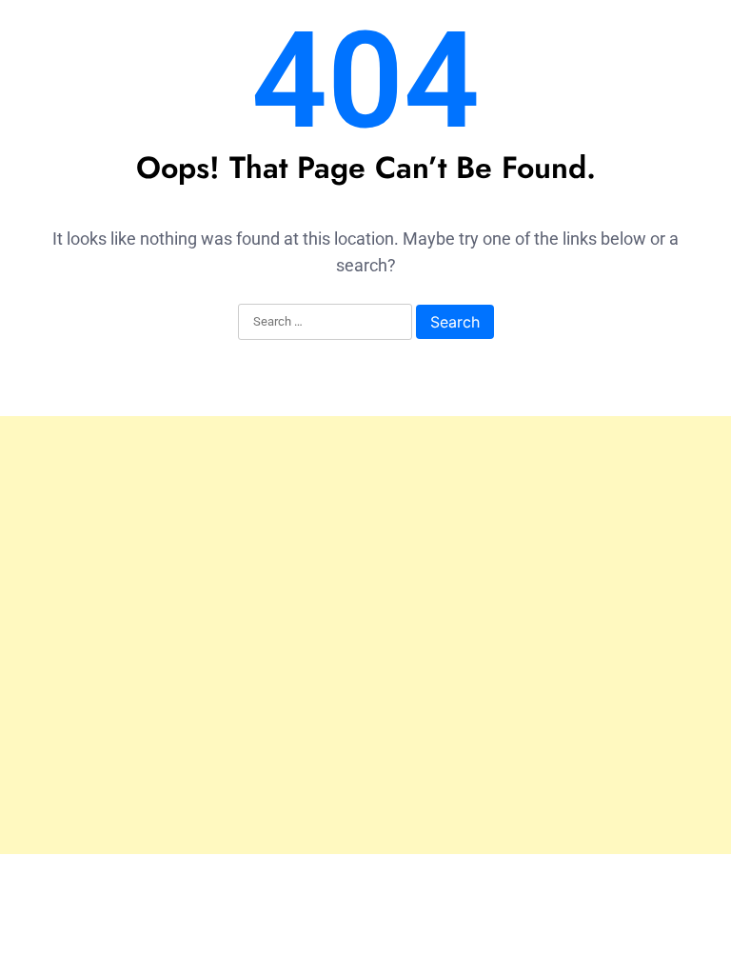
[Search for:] (325, 323)
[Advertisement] (365, 635)
